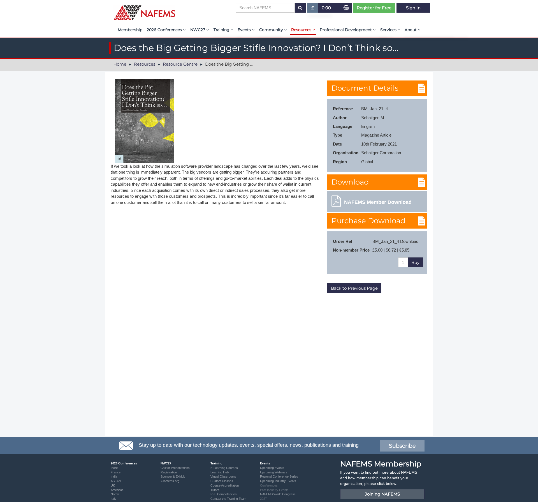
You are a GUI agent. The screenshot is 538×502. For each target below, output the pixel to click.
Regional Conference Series (279, 476)
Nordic (115, 494)
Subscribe (402, 446)
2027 (263, 498)
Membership (130, 29)
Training (222, 29)
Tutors (214, 490)
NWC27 (198, 29)
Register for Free (374, 7)
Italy (113, 498)
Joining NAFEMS (382, 494)
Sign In (413, 7)
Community (271, 29)
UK (113, 485)
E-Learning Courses (224, 467)
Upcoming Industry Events (278, 481)
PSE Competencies (223, 494)
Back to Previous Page (354, 288)
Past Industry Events (274, 490)
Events (245, 29)
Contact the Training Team (228, 498)
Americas (117, 490)
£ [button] (314, 9)
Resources (301, 29)
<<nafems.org (170, 481)
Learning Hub (219, 472)
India (114, 476)
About (411, 29)
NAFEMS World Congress (278, 494)
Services (389, 29)
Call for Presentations (175, 467)
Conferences (269, 485)
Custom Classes (221, 481)
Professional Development (346, 29)
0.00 (326, 7)
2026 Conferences (165, 29)
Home (119, 64)
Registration (169, 472)
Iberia (114, 467)
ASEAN (116, 481)
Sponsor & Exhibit (173, 476)
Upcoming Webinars (273, 472)
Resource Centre (180, 64)
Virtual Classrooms (223, 476)
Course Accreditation (224, 485)
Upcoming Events (272, 467)
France (115, 472)
